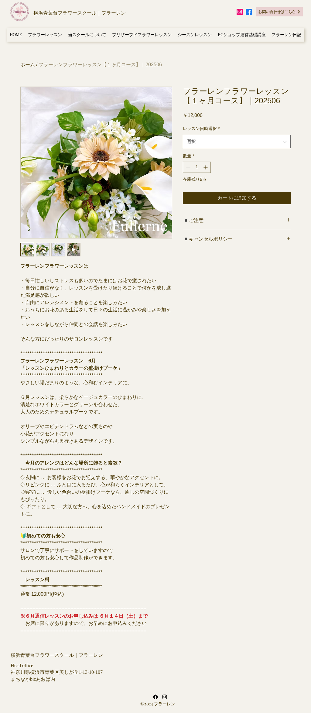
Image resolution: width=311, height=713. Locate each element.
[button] (45, 35)
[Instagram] (240, 12)
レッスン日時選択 (201, 128)
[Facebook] (249, 12)
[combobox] (237, 141)
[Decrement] (187, 167)
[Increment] (206, 167)
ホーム (27, 64)
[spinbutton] (196, 167)
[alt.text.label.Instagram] (165, 697)
